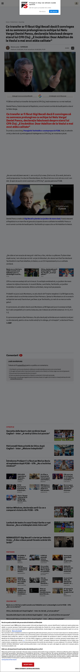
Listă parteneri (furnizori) (9, 659)
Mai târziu (42, 11)
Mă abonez (53, 11)
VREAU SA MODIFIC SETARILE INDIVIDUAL (27, 668)
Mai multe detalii (17, 631)
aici (24, 640)
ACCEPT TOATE (28, 664)
